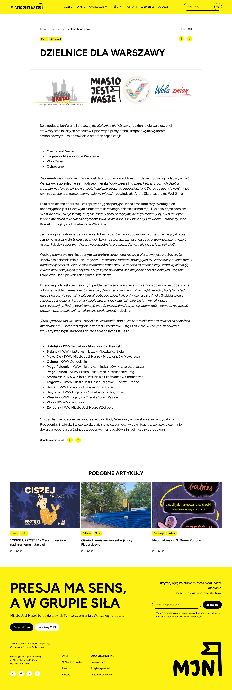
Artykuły (56, 28)
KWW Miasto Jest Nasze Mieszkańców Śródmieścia (105, 377)
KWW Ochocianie (74, 362)
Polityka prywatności (101, 668)
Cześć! (68, 6)
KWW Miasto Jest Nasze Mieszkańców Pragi (102, 372)
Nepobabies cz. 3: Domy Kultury (176, 540)
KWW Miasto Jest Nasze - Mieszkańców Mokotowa (102, 356)
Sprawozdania (98, 662)
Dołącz (162, 6)
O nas (81, 6)
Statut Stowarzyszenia (102, 655)
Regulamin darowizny (101, 674)
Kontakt (131, 6)
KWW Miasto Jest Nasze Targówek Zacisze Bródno (101, 382)
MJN (43, 39)
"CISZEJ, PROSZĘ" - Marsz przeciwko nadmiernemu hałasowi (38, 542)
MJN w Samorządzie (72, 662)
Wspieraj (147, 6)
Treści (43, 28)
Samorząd (55, 39)
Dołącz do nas (22, 627)
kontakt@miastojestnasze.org (25, 656)
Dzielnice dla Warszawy (78, 28)
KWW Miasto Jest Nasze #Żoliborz (87, 407)
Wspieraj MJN (47, 627)
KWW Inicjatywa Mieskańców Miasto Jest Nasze (108, 367)
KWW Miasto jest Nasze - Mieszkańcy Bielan (92, 351)
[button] (98, 7)
